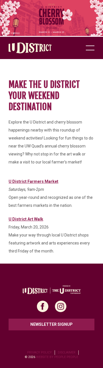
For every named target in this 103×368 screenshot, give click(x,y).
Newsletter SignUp (51, 324)
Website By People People (57, 357)
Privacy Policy (39, 352)
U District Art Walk (26, 219)
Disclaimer (67, 352)
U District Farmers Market (33, 181)
